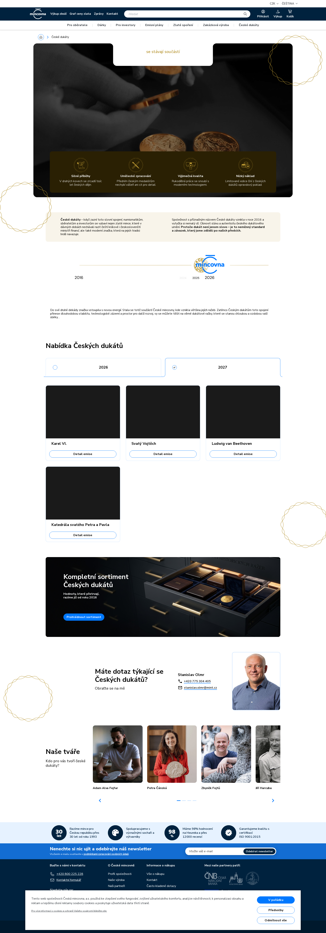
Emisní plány (154, 25)
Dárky (102, 25)
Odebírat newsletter (259, 851)
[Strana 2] (184, 800)
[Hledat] (245, 14)
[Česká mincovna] (38, 14)
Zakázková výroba (216, 25)
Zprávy (99, 14)
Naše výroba (116, 880)
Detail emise (82, 454)
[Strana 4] (194, 800)
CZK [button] (273, 3)
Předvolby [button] (275, 910)
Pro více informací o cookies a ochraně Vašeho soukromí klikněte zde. (69, 911)
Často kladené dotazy (161, 886)
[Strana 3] (189, 800)
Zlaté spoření (183, 25)
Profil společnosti (119, 874)
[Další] (273, 800)
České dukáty (249, 25)
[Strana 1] (179, 800)
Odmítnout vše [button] (276, 920)
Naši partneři (116, 886)
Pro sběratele (77, 25)
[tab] (103, 366)
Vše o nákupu (155, 874)
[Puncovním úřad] (236, 878)
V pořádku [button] (275, 900)
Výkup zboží (58, 14)
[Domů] (41, 37)
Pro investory (125, 25)
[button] (289, 3)
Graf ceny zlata (80, 14)
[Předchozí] (100, 800)
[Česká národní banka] (215, 878)
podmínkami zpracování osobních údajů (106, 854)
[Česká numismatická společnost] (252, 878)
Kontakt (112, 14)
